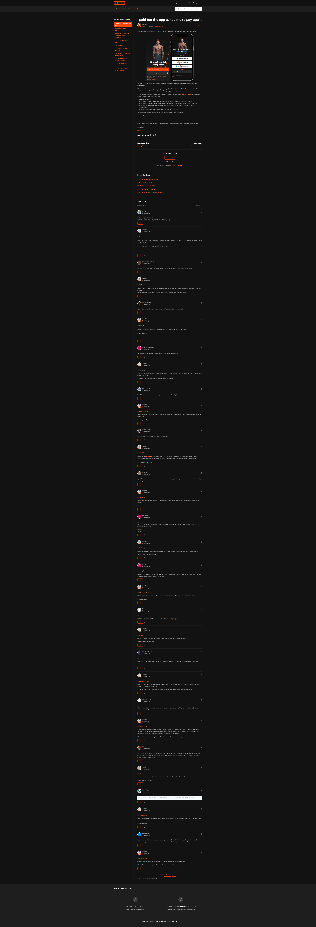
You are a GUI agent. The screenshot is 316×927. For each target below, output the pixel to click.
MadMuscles (117, 9)
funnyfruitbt (146, 790)
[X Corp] (153, 135)
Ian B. (144, 564)
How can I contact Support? (146, 189)
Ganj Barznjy (146, 388)
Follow (199, 26)
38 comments (159, 26)
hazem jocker (146, 699)
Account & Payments (129, 9)
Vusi (143, 609)
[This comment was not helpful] (141, 223)
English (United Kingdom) (157, 921)
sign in (143, 878)
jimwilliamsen (146, 833)
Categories (196, 3)
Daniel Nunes (146, 302)
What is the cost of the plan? (146, 186)
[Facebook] (150, 135)
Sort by (198, 205)
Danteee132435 (147, 651)
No (173, 158)
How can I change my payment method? (150, 192)
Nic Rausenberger (148, 262)
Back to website (186, 3)
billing (139, 130)
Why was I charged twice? (122, 68)
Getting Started (142, 146)
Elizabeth (144, 24)
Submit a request (174, 3)
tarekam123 (145, 472)
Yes (167, 158)
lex (143, 747)
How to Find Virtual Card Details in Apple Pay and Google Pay (122, 35)
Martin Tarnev (146, 430)
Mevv (144, 211)
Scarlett (144, 229)
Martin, (142, 452)
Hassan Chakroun (148, 347)
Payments (140, 9)
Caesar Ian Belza (145, 592)
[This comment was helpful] (138, 223)
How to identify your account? (192, 146)
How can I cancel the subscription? (148, 179)
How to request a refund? (145, 182)
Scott (142, 548)
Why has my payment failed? (121, 64)
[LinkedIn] (155, 135)
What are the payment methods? (121, 49)
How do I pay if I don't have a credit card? (123, 54)
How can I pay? (119, 45)
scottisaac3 (145, 515)
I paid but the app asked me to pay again (123, 24)
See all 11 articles (119, 70)
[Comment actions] (201, 211)
